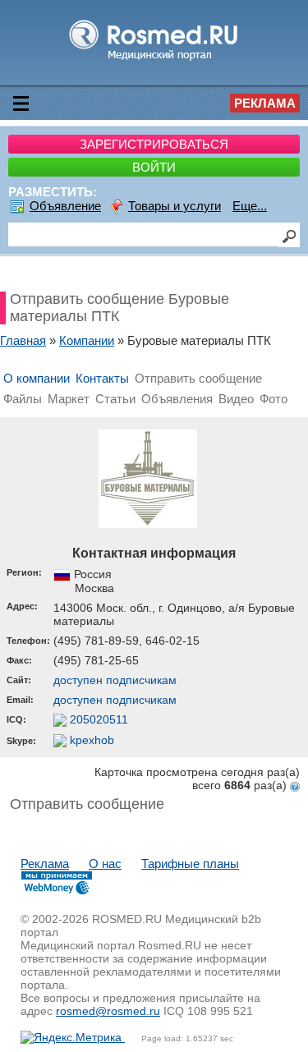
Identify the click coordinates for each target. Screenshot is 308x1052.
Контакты (102, 378)
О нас (105, 864)
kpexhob (90, 740)
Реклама (265, 103)
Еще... (249, 206)
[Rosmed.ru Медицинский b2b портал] (154, 60)
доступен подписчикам (115, 680)
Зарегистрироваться (154, 144)
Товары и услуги (174, 206)
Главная (23, 340)
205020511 (97, 719)
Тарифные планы (190, 864)
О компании (36, 378)
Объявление (65, 206)
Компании (86, 340)
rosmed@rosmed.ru (108, 1011)
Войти (154, 167)
